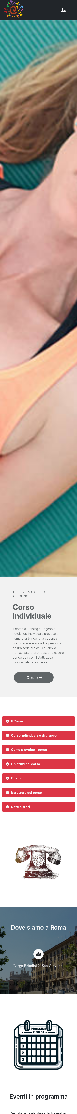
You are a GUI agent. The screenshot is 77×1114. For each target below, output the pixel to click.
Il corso (31, 677)
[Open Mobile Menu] (70, 10)
